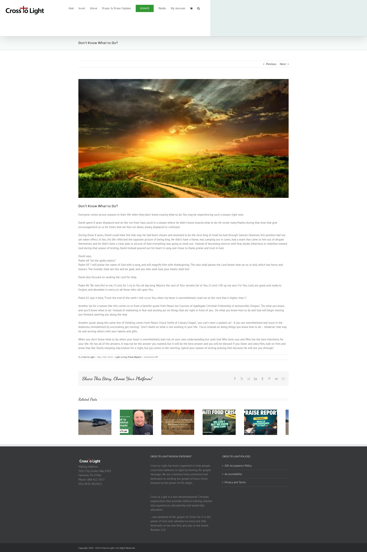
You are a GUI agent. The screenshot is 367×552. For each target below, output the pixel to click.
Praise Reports (134, 356)
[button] (198, 8)
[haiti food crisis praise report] (227, 411)
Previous (271, 64)
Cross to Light (88, 356)
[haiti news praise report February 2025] (271, 411)
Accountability (233, 476)
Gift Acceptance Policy (238, 467)
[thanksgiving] (183, 411)
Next (283, 64)
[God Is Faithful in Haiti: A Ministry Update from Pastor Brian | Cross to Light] (140, 411)
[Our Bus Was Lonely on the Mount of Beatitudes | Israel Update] (96, 411)
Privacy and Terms (235, 484)
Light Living (121, 356)
